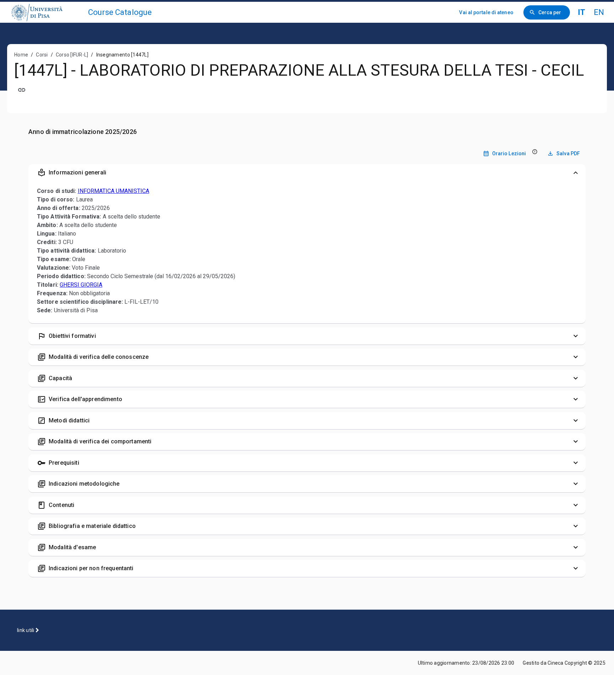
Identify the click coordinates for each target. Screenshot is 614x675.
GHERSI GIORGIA (81, 284)
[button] (307, 172)
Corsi (42, 55)
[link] (46, 12)
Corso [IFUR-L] (72, 55)
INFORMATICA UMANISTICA (113, 191)
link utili (26, 630)
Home (21, 55)
